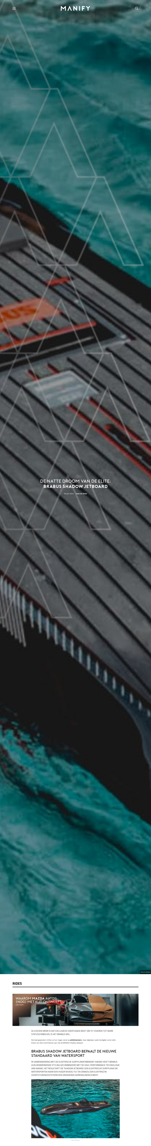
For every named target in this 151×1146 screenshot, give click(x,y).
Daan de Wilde (81, 493)
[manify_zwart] (75, 8)
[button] (14, 8)
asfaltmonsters (76, 1040)
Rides (17, 983)
